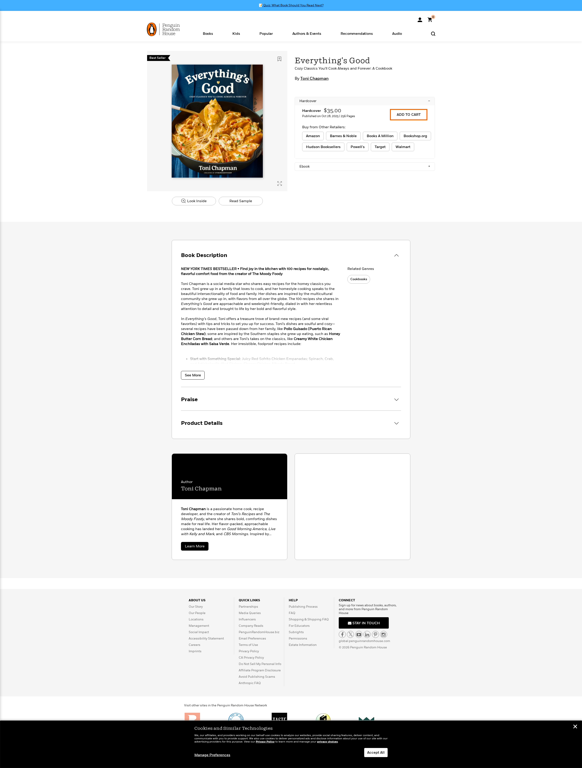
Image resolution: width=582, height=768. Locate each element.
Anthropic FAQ (250, 683)
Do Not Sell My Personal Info (260, 664)
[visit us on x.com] (350, 634)
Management (199, 626)
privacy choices (327, 742)
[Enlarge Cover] (279, 183)
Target (380, 146)
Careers (194, 645)
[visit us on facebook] (342, 634)
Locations (196, 619)
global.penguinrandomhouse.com (364, 641)
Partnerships (248, 606)
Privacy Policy (249, 651)
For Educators (299, 626)
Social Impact (199, 632)
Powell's (358, 146)
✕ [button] (575, 727)
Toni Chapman (314, 78)
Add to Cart (409, 114)
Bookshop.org (415, 135)
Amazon (313, 135)
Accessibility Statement (206, 638)
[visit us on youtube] (358, 634)
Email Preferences (252, 638)
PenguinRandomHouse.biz (259, 632)
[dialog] (291, 744)
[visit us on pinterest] (375, 634)
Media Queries (250, 613)
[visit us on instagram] (383, 634)
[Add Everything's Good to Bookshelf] (279, 58)
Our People (197, 613)
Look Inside (196, 201)
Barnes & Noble (343, 135)
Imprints (195, 651)
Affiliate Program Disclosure (260, 670)
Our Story (196, 606)
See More (193, 375)
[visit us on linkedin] (367, 634)
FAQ (292, 613)
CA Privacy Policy (251, 657)
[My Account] (420, 18)
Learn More (196, 547)
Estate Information (303, 645)
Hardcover (364, 100)
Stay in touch (365, 623)
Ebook (364, 166)
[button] (208, 33)
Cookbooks (358, 279)
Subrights (296, 632)
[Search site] (433, 33)
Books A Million (380, 135)
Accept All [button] (376, 752)
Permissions (298, 638)
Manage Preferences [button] (212, 755)
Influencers (247, 619)
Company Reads (251, 626)
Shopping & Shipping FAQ (309, 619)
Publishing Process (303, 606)
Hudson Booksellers (323, 146)
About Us (197, 600)
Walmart (403, 146)
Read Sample (240, 201)
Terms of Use (248, 645)
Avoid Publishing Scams (257, 677)
